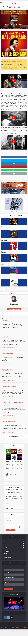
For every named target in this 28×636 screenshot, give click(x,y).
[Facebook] (5, 617)
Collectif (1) (14, 15)
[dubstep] (14, 258)
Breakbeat (3, 228)
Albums (5, 553)
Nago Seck (21, 24)
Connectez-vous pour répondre (8, 330)
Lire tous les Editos (10, 479)
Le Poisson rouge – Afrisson (9, 421)
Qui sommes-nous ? (18, 627)
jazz (13, 61)
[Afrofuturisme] (14, 234)
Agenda (5, 555)
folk (21, 61)
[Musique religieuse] (14, 282)
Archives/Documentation (9, 541)
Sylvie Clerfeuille (13, 474)
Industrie (5, 545)
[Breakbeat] (14, 221)
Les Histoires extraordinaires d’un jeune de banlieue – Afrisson (12, 403)
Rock (14, 22)
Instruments (6, 551)
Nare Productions (9, 506)
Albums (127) (16, 13)
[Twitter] (8, 617)
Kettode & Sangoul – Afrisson (9, 386)
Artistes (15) (8, 11)
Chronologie (7, 627)
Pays (5, 543)
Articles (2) (20, 11)
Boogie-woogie (4, 276)
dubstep (3, 264)
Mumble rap (3, 252)
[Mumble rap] (14, 246)
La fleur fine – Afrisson (7, 353)
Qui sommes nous (7, 557)
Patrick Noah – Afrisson (8, 318)
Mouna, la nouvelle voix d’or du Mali (13, 502)
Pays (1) (14, 11)
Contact (24, 627)
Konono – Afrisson (6, 369)
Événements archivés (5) (7, 13)
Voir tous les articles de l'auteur (14, 309)
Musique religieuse (5, 289)
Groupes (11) (23, 13)
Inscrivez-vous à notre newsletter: (13, 518)
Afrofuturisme (4, 240)
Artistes (5, 547)
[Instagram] (11, 617)
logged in (10, 440)
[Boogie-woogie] (14, 270)
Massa (7, 508)
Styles (2, 226)
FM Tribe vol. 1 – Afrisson (8, 336)
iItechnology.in (20, 623)
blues (10, 61)
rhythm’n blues (17, 61)
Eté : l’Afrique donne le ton (12, 448)
